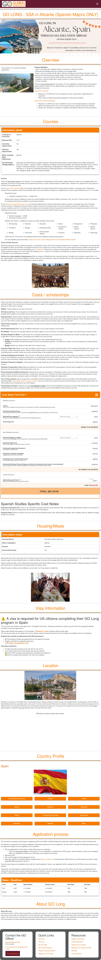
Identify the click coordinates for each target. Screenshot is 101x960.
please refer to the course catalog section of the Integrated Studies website (52, 239)
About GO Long (50, 904)
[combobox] (69, 416)
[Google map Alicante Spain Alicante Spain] (50, 731)
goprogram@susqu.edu (12, 942)
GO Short (41, 939)
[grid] (50, 414)
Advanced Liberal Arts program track (17, 204)
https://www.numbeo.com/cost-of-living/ (25, 381)
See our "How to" (46, 859)
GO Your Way (42, 945)
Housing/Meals (50, 526)
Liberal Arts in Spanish (42, 91)
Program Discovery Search (46, 951)
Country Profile (50, 756)
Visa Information (50, 608)
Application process (50, 834)
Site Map (74, 951)
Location (50, 665)
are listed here (39, 249)
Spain (5, 766)
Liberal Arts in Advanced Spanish (45, 101)
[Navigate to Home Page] (14, 4)
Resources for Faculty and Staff (81, 948)
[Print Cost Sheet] (97, 395)
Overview (50, 60)
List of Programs (76, 954)
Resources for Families (78, 945)
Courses (50, 121)
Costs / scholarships (50, 294)
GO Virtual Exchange (45, 948)
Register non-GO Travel (45, 954)
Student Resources (77, 942)
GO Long (41, 942)
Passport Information (77, 939)
